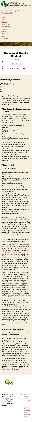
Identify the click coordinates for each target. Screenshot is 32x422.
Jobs (25, 405)
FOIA (25, 416)
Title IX (26, 399)
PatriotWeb (5, 24)
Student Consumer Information (27, 408)
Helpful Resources (17, 64)
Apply (4, 17)
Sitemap (26, 394)
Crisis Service (7, 83)
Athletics (5, 29)
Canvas (4, 22)
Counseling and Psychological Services (11, 11)
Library (4, 36)
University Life (8, 13)
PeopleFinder (6, 26)
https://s (14, 99)
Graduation (5, 38)
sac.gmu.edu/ (21, 99)
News (4, 31)
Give (3, 19)
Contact (26, 396)
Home (17, 59)
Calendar (5, 34)
